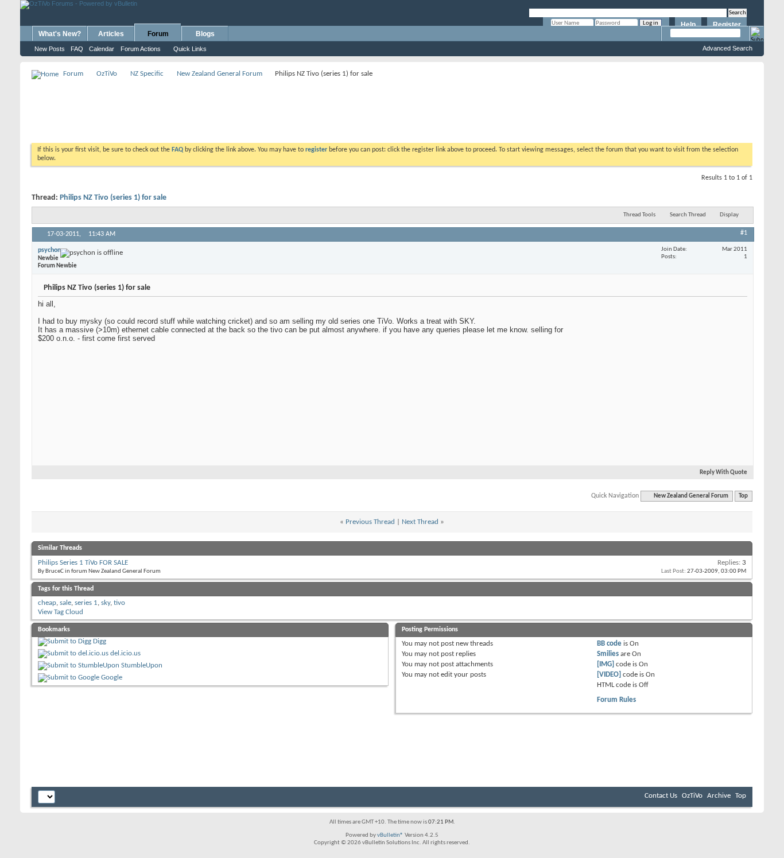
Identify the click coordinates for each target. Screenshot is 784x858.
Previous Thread (370, 522)
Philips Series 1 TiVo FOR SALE (83, 562)
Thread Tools (639, 215)
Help (688, 25)
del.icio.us (125, 653)
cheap (47, 603)
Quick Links (190, 48)
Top (743, 496)
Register (727, 25)
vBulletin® (390, 835)
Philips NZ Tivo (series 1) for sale (113, 197)
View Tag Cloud (60, 612)
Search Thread (688, 215)
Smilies (608, 654)
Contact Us (661, 795)
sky (105, 603)
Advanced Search (727, 48)
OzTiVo (106, 73)
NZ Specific (147, 73)
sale (65, 603)
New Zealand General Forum (219, 73)
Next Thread (420, 522)
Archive (719, 795)
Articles (111, 34)
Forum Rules (616, 700)
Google (111, 677)
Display (729, 215)
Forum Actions (141, 48)
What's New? (59, 34)
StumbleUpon (141, 665)
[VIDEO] (609, 674)
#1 (743, 233)
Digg (99, 641)
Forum (158, 34)
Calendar (101, 48)
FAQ (77, 48)
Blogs (205, 34)
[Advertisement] (392, 107)
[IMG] (605, 664)
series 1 (86, 603)
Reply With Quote (723, 472)
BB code (609, 643)
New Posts (49, 48)
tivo (119, 603)
